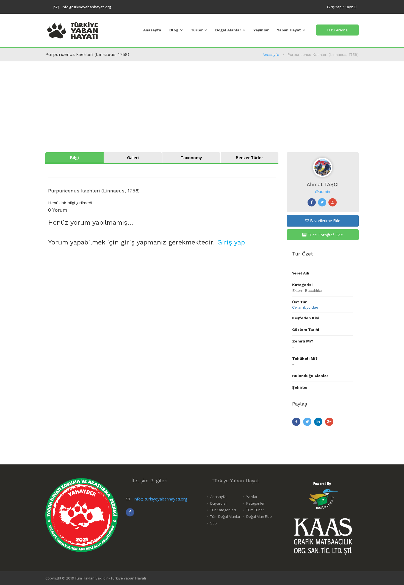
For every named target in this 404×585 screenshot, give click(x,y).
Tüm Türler (255, 510)
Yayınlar (261, 30)
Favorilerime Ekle (324, 220)
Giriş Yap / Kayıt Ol (342, 6)
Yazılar (252, 496)
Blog (173, 30)
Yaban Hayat (289, 30)
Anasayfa (152, 30)
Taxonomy (191, 157)
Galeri (133, 157)
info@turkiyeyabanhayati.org (86, 7)
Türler (197, 30)
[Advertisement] (202, 102)
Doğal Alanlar (228, 30)
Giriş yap (231, 242)
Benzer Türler (249, 157)
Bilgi (74, 157)
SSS (213, 523)
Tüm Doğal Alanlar (225, 516)
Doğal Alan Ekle (259, 516)
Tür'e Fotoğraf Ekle (324, 235)
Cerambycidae (305, 307)
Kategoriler (255, 503)
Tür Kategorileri (223, 510)
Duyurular (218, 503)
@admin (322, 191)
